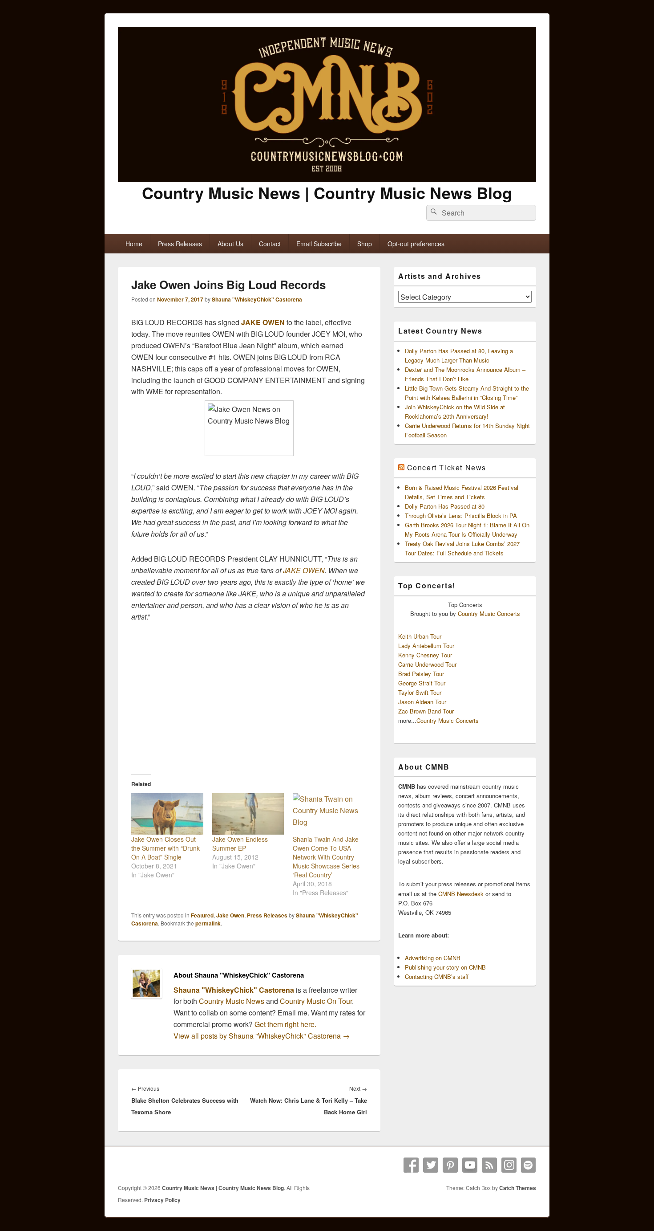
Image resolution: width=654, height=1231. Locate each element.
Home (133, 243)
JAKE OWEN (263, 322)
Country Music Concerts (489, 613)
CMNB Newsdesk (461, 893)
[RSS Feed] (489, 1165)
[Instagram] (509, 1165)
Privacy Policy (162, 1200)
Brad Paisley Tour (421, 673)
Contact (270, 243)
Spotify (528, 1165)
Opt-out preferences (416, 243)
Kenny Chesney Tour (425, 655)
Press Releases (180, 243)
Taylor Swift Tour (419, 692)
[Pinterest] (450, 1165)
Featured (202, 915)
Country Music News (230, 1001)
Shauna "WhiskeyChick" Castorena (257, 299)
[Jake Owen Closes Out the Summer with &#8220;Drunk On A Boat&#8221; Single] (167, 813)
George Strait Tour (421, 683)
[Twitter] (430, 1165)
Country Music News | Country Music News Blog (327, 192)
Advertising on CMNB (432, 958)
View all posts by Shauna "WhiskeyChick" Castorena (262, 1036)
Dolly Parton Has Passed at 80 (444, 506)
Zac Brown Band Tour (426, 711)
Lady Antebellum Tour (426, 645)
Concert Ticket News (446, 467)
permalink (208, 923)
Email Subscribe (319, 243)
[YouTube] (469, 1165)
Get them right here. (285, 1024)
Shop (364, 243)
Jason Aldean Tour (422, 701)
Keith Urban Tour (419, 636)
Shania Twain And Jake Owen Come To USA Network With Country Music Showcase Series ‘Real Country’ (326, 857)
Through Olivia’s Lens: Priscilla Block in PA (461, 515)
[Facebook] (411, 1165)
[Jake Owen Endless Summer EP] (248, 813)
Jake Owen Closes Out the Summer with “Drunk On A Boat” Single (165, 848)
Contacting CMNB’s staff (436, 976)
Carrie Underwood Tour (427, 664)
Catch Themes (517, 1188)
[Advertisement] (249, 698)
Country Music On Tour (316, 1001)
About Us (230, 243)
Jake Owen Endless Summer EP (240, 843)
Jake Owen (230, 915)
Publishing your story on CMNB (445, 967)
